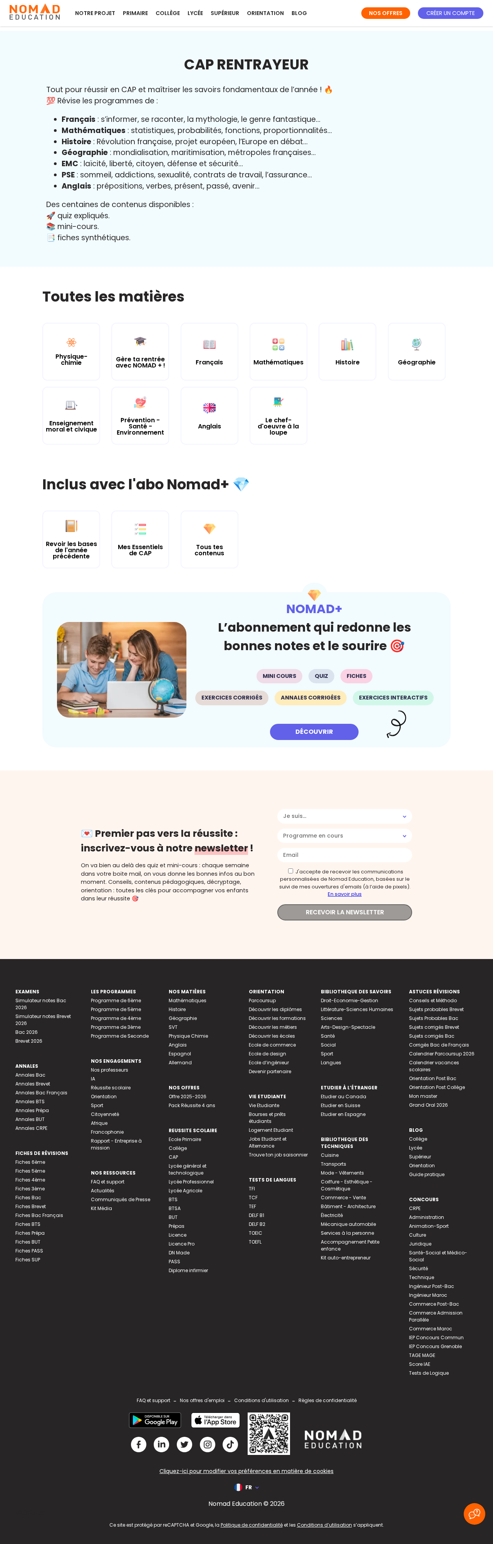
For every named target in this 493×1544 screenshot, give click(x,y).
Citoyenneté (105, 1114)
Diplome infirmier (188, 1270)
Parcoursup (262, 1000)
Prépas (176, 1226)
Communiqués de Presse (120, 1199)
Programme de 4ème (116, 1018)
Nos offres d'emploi (202, 1400)
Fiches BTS (27, 1224)
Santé (328, 1036)
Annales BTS (30, 1101)
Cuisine (330, 1155)
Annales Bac (30, 1075)
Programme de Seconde (120, 1036)
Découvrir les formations (277, 1018)
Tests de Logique (429, 1373)
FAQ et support (107, 1181)
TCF (253, 1197)
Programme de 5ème (116, 1009)
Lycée (195, 13)
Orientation (265, 13)
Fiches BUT (27, 1242)
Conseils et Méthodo (433, 1000)
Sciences (331, 1018)
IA (93, 1078)
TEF (252, 1206)
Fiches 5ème (30, 1171)
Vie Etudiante (264, 1105)
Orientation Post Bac (432, 1078)
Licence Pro (182, 1244)
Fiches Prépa (30, 1233)
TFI (252, 1188)
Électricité (332, 1215)
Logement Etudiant (271, 1130)
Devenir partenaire (270, 1071)
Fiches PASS (29, 1250)
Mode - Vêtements (342, 1173)
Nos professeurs (109, 1070)
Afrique (99, 1123)
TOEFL (255, 1242)
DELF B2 (257, 1224)
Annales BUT (30, 1119)
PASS (174, 1261)
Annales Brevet (32, 1083)
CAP (173, 1157)
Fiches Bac (28, 1197)
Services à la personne (347, 1233)
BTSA (175, 1208)
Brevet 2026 (28, 1041)
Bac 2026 (26, 1032)
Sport (97, 1105)
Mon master (423, 1096)
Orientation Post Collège (437, 1087)
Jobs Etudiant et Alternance (268, 1142)
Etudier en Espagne (343, 1114)
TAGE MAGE (422, 1355)
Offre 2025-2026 (187, 1096)
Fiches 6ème (30, 1162)
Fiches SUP (27, 1259)
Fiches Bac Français (39, 1215)
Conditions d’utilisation (324, 1525)
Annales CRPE (31, 1128)
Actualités (102, 1190)
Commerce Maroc (430, 1328)
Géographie (183, 1018)
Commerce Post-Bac (434, 1304)
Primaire (135, 13)
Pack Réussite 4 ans (192, 1105)
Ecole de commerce (272, 1045)
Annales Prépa (32, 1110)
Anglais (178, 1045)
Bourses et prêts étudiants (267, 1117)
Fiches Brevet (30, 1206)
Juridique (420, 1244)
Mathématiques (187, 1000)
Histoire (177, 1009)
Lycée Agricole (185, 1190)
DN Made (179, 1252)
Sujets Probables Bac (433, 1018)
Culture (417, 1235)
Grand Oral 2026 (428, 1105)
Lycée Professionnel (191, 1181)
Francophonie (107, 1132)
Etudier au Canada (343, 1096)
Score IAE (419, 1364)
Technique (421, 1277)
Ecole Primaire (185, 1139)
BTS (173, 1199)
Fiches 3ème (30, 1188)
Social (328, 1045)
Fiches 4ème (30, 1180)
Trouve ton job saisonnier (278, 1154)
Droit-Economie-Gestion (349, 1000)
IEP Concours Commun (436, 1337)
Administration (426, 1217)
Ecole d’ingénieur (269, 1062)
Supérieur (225, 13)
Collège (168, 13)
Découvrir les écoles (272, 1036)
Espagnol (180, 1053)
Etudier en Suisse (340, 1105)
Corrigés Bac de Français (439, 1045)
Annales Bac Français (41, 1092)
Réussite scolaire (111, 1087)
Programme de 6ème (116, 1000)
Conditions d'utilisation (261, 1400)
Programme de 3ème (116, 1027)
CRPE (415, 1208)
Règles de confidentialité (327, 1400)
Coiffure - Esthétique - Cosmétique (346, 1185)
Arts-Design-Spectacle (348, 1027)
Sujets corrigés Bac (431, 1036)
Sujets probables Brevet (436, 1009)
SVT (173, 1027)
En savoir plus (345, 894)
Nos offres (385, 13)
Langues (331, 1062)
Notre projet (95, 13)
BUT (173, 1217)
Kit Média (101, 1208)
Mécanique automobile (348, 1224)
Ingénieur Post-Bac (431, 1286)
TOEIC (255, 1233)
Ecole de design (267, 1053)
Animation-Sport (429, 1226)
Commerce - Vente (343, 1197)
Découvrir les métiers (273, 1027)
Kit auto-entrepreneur (346, 1257)
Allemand (180, 1062)
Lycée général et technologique (187, 1169)
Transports (333, 1164)
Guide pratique (426, 1174)
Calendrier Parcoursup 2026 (442, 1053)
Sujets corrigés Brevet (434, 1027)
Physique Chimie (188, 1036)
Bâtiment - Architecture (348, 1206)
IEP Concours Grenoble (435, 1346)
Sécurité (418, 1268)
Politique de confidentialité (252, 1525)
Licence (177, 1235)
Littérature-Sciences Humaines (357, 1009)
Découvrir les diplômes (275, 1009)
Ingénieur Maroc (428, 1295)
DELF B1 (256, 1215)
